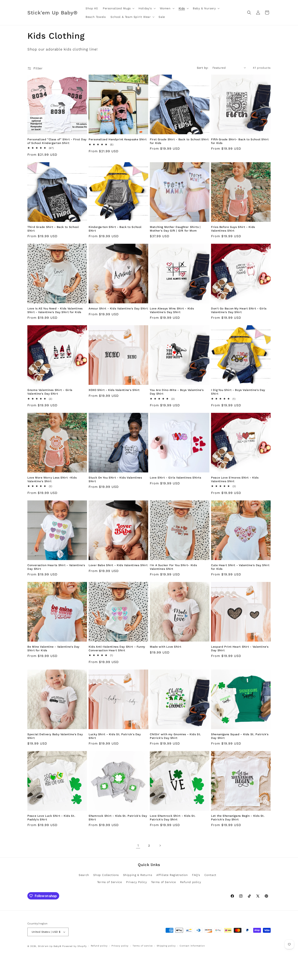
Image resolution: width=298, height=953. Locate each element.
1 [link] (138, 845)
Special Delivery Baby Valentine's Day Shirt (55, 736)
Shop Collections (106, 875)
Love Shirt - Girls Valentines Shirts (175, 477)
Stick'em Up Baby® (49, 946)
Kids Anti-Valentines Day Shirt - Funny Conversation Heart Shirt (117, 648)
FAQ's (196, 875)
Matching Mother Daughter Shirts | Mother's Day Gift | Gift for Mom (175, 228)
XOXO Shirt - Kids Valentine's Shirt (114, 390)
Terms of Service (109, 882)
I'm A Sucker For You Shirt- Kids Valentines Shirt (173, 566)
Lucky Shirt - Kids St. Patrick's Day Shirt (115, 736)
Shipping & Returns (137, 875)
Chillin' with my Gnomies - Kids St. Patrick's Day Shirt (175, 736)
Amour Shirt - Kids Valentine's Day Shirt (118, 308)
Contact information (192, 945)
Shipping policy (166, 945)
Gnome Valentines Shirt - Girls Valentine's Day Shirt (49, 391)
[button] (118, 8)
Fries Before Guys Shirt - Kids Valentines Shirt (233, 228)
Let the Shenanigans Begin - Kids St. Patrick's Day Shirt (238, 817)
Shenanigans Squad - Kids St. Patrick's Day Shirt (240, 736)
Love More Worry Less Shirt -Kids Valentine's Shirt (52, 479)
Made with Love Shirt (165, 646)
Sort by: (202, 67)
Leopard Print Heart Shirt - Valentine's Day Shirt (240, 648)
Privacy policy (120, 945)
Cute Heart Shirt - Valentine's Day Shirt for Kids (240, 566)
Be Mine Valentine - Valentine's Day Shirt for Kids (53, 648)
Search (84, 875)
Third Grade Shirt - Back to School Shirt (53, 228)
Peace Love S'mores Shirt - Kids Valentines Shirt (235, 479)
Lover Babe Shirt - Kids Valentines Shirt (118, 565)
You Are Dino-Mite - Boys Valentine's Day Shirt (177, 391)
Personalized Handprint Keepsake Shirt (118, 139)
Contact (210, 875)
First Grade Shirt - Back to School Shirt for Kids (179, 141)
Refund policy (190, 882)
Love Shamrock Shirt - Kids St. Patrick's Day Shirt (173, 817)
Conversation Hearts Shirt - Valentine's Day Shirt (56, 566)
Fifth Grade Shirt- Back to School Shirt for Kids (240, 141)
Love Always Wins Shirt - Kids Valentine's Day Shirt (172, 310)
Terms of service (143, 945)
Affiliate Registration (172, 875)
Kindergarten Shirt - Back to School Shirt (115, 228)
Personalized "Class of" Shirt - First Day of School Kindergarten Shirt (57, 141)
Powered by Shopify (74, 946)
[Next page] (159, 845)
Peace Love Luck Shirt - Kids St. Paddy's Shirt (51, 817)
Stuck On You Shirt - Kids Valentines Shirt (115, 479)
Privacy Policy (136, 882)
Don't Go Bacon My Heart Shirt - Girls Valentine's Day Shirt (238, 310)
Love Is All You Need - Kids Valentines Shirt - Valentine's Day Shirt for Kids (55, 310)
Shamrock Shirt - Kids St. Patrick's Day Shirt (118, 817)
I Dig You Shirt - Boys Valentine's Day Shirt (238, 391)
